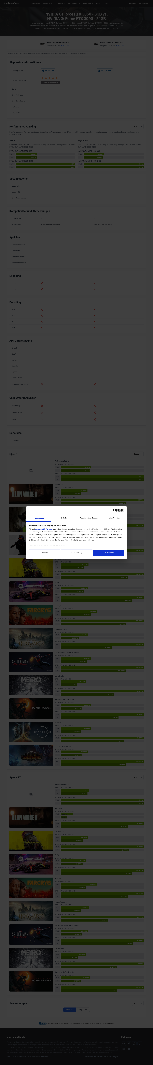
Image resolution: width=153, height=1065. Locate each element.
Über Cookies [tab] (114, 518)
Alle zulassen (108, 553)
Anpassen (75, 553)
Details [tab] (64, 518)
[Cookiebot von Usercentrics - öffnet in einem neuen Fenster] (114, 510)
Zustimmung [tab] (39, 518)
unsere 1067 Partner (43, 529)
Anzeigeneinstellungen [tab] (89, 518)
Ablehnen (44, 553)
